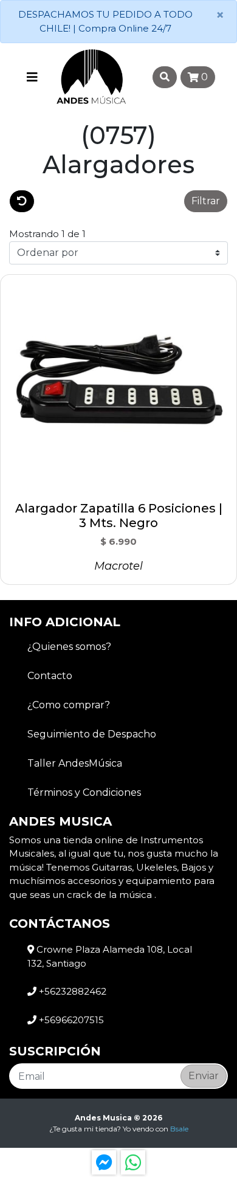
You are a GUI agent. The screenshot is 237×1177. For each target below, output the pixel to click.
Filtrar (205, 201)
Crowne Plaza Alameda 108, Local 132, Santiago (109, 956)
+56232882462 (71, 991)
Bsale (179, 1128)
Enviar (203, 1076)
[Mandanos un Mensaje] (104, 1162)
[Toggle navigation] (32, 77)
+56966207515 (70, 1020)
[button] (109, 201)
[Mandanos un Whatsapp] (133, 1162)
